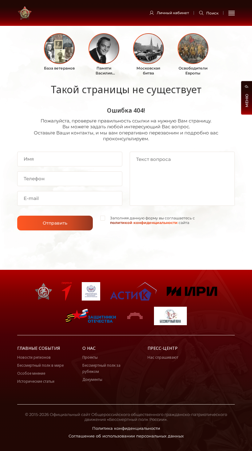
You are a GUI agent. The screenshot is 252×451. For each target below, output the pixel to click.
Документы (92, 379)
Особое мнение (31, 373)
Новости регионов (34, 357)
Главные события (38, 348)
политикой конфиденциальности (144, 222)
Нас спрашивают (163, 357)
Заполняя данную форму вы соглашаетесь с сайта (152, 220)
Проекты (90, 357)
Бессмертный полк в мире (40, 365)
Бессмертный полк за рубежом (101, 368)
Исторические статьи (35, 381)
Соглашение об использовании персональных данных (126, 435)
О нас (89, 348)
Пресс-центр (163, 348)
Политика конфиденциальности (126, 428)
